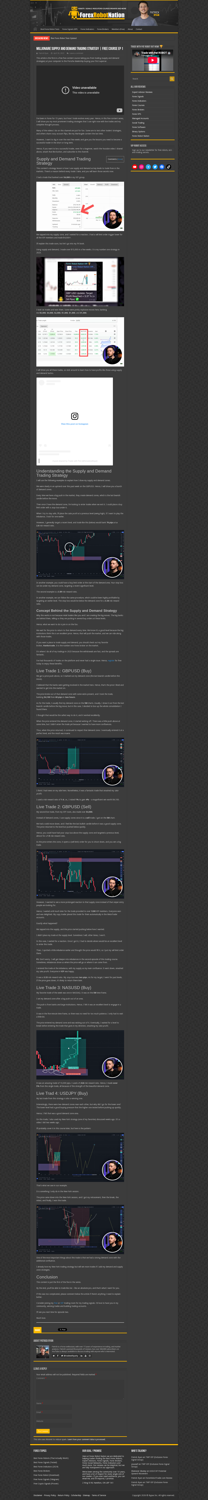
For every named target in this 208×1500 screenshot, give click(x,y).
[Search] (172, 78)
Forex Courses (138, 105)
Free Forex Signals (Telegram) (46, 1479)
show (120, 159)
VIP (62, 1303)
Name (39, 1403)
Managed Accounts (140, 118)
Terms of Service (99, 1495)
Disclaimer (38, 1495)
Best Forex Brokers (42, 1471)
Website (39, 1421)
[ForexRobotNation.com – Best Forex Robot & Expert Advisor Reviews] (104, 13)
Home (35, 29)
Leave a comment (76, 53)
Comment (41, 1378)
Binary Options (138, 131)
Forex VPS (136, 114)
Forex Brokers (103, 29)
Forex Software (138, 127)
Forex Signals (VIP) (70, 29)
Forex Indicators (87, 29)
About (130, 29)
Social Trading (138, 123)
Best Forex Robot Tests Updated (64, 38)
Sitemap (86, 1495)
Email (39, 1412)
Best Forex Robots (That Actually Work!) (51, 1458)
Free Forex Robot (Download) (46, 1475)
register (111, 660)
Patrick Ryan (43, 53)
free (55, 1303)
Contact (139, 29)
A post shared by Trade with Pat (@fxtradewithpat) (74, 461)
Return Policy (63, 1495)
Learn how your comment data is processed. (86, 1439)
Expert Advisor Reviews (142, 92)
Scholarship (76, 1495)
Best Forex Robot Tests (50, 29)
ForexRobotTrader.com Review (159, 1478)
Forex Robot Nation (140, 136)
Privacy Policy (50, 1495)
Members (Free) (118, 29)
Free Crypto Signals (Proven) (46, 1483)
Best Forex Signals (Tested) (45, 1462)
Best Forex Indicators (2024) (46, 1467)
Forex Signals (138, 96)
